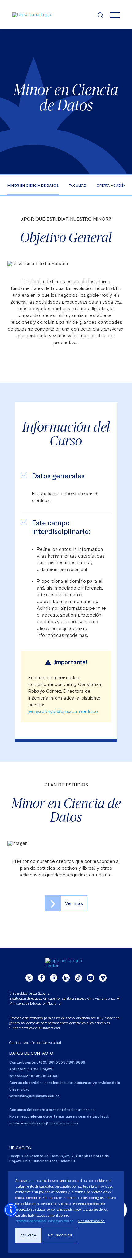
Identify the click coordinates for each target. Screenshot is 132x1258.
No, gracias (60, 1235)
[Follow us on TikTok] (78, 978)
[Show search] (100, 15)
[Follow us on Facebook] (41, 978)
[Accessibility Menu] (10, 1210)
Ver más (74, 903)
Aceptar (28, 1235)
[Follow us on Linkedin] (66, 978)
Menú (115, 14)
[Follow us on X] (29, 978)
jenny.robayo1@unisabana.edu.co (63, 711)
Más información (91, 1221)
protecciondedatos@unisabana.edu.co (44, 1221)
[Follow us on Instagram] (53, 978)
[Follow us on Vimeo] (103, 978)
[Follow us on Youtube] (90, 978)
